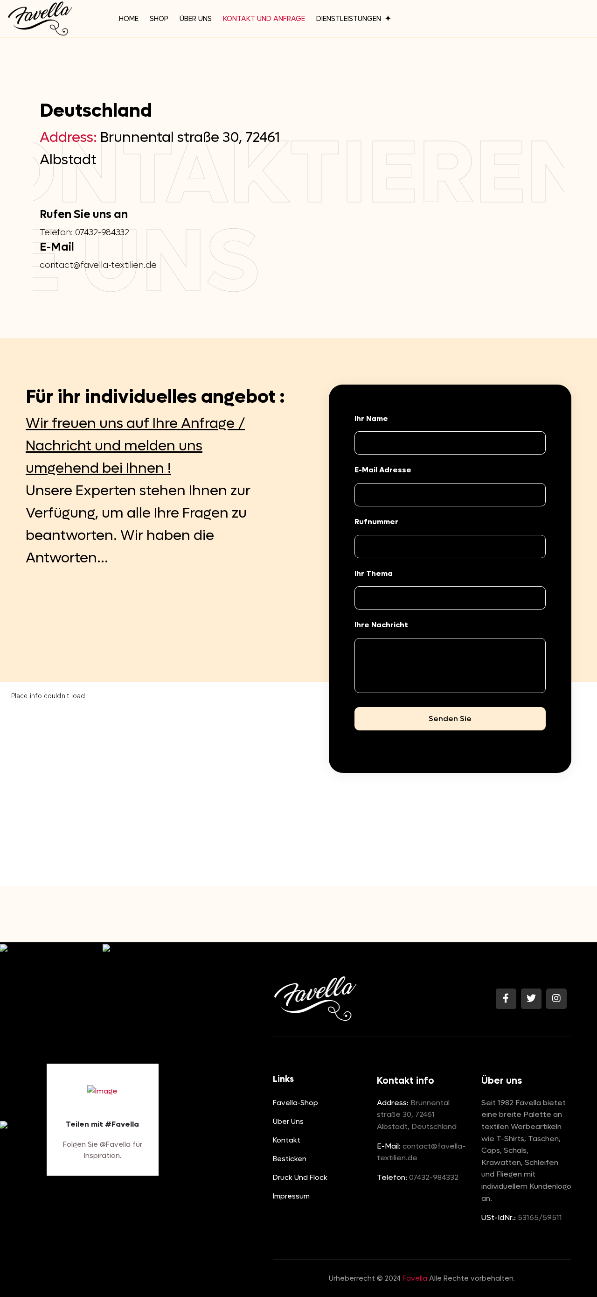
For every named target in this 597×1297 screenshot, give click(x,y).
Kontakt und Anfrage (264, 18)
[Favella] (39, 18)
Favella (415, 1278)
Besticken (289, 1159)
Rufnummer (376, 521)
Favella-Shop (295, 1103)
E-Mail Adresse (382, 470)
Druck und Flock (300, 1177)
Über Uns (196, 18)
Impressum (291, 1196)
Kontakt (286, 1140)
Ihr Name (371, 418)
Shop (159, 18)
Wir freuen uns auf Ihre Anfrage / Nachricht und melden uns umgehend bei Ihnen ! (135, 445)
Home (129, 18)
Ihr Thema (373, 573)
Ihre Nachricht (381, 625)
